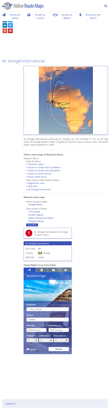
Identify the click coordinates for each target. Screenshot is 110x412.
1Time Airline (34, 211)
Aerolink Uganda (35, 214)
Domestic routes (36, 164)
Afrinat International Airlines (41, 218)
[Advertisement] (65, 37)
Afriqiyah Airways (36, 221)
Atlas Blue (32, 186)
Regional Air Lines (36, 183)
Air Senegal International (39, 189)
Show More (32, 225)
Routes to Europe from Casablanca (44, 167)
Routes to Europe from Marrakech (44, 170)
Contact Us (10, 403)
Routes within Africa (37, 176)
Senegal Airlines (35, 204)
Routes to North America (39, 173)
